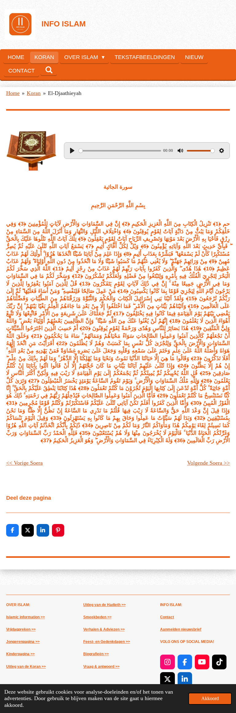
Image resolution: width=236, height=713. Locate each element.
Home (13, 93)
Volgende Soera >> (208, 463)
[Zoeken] (49, 70)
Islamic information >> (25, 617)
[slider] (120, 151)
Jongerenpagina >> (23, 642)
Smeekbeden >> (97, 617)
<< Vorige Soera (24, 463)
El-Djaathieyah (64, 93)
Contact (167, 617)
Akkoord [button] (210, 698)
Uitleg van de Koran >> (26, 666)
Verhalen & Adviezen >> (104, 629)
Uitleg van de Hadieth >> (104, 605)
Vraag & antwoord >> (101, 666)
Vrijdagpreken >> (21, 629)
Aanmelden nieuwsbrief (180, 629)
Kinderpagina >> (20, 654)
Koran (34, 93)
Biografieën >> (96, 654)
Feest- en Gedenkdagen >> (106, 642)
